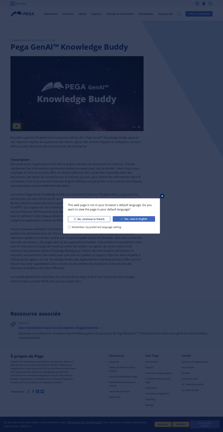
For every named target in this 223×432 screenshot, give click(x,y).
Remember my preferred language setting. (97, 227)
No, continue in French (91, 219)
